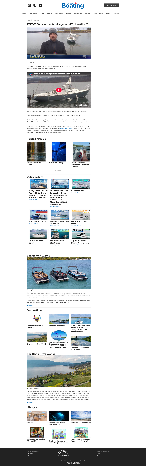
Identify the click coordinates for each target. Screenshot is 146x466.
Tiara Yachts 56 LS (37, 221)
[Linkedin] (40, 5)
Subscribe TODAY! (112, 5)
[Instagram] (29, 5)
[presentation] (36, 151)
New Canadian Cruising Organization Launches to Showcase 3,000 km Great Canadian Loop (58, 345)
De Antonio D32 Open (36, 241)
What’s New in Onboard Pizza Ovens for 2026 (80, 440)
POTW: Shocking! (56, 163)
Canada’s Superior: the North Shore (80, 348)
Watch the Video (33, 200)
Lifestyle (29, 20)
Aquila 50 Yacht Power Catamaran (80, 241)
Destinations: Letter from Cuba (35, 326)
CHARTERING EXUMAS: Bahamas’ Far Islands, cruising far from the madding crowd (80, 328)
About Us (30, 453)
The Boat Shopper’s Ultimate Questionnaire (58, 442)
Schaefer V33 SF (79, 191)
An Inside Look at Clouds (81, 423)
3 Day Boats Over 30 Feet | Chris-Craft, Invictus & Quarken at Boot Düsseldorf (38, 194)
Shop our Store (32, 455)
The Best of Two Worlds (36, 344)
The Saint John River (57, 326)
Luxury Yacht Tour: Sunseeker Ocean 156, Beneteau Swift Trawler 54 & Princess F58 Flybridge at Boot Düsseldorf (59, 197)
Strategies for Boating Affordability (36, 440)
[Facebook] (35, 5)
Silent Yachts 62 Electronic (57, 241)
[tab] (58, 170)
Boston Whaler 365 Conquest (59, 222)
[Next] (88, 156)
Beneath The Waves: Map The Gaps (57, 424)
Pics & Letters (35, 20)
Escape (30, 423)
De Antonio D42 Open (79, 222)
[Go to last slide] (29, 156)
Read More (30, 305)
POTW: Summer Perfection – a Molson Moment (80, 165)
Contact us (100, 455)
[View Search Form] (123, 13)
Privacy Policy (100, 453)
